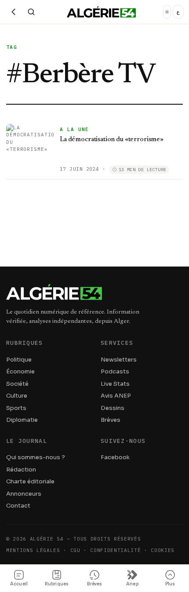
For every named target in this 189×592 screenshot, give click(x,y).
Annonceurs (23, 493)
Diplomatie (22, 420)
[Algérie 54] (101, 12)
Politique (19, 359)
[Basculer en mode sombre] (167, 12)
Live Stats (115, 383)
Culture (16, 395)
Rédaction (21, 469)
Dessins (112, 408)
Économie (20, 371)
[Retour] (13, 12)
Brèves (110, 420)
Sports (16, 408)
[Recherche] (31, 12)
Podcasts (115, 371)
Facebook (115, 457)
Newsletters (119, 359)
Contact (18, 505)
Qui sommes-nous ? (35, 457)
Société (17, 383)
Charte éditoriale (30, 481)
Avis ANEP (116, 395)
